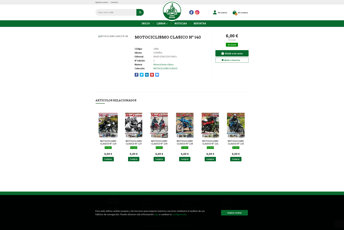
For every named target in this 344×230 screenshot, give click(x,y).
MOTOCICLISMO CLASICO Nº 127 (134, 142)
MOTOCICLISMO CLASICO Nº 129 (185, 142)
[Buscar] (140, 12)
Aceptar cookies (234, 212)
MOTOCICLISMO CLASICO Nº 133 (236, 142)
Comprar (108, 159)
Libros (161, 23)
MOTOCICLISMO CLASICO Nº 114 (108, 142)
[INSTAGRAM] (197, 12)
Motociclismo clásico (163, 64)
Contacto (114, 2)
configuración (179, 214)
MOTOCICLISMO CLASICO (165, 68)
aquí (156, 214)
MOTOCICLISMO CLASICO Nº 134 (159, 142)
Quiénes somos (101, 2)
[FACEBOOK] (191, 12)
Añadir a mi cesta (233, 53)
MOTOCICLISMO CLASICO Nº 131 (210, 142)
